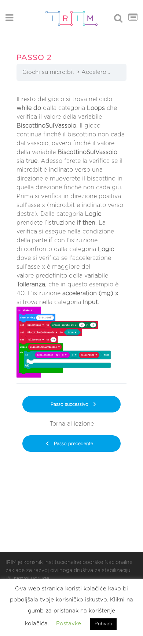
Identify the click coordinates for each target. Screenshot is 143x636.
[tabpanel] (71, 235)
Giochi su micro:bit (48, 72)
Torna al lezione (72, 424)
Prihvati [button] (103, 624)
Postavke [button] (68, 623)
